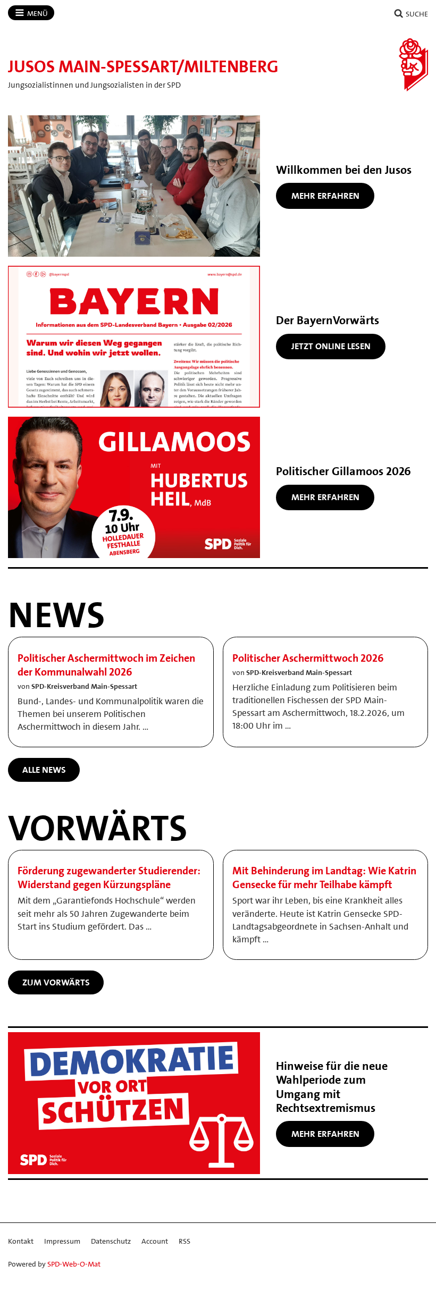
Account (154, 1241)
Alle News (44, 769)
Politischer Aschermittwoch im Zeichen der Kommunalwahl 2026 (106, 665)
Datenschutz (111, 1241)
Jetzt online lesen (331, 346)
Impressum (62, 1241)
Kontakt (20, 1241)
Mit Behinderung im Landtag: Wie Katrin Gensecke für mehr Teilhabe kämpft (324, 877)
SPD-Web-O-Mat (73, 1264)
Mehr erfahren (325, 195)
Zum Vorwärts (56, 982)
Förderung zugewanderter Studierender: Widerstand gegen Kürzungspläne (109, 877)
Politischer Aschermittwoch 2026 (308, 658)
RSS (184, 1241)
